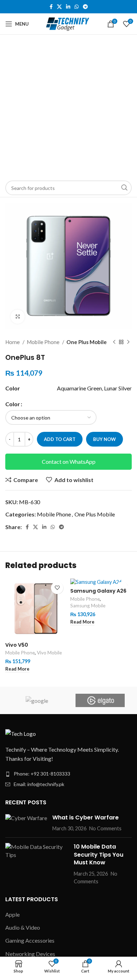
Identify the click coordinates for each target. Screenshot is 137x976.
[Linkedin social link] (68, 6)
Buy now (104, 439)
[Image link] (20, 732)
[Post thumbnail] (26, 823)
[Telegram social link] (85, 6)
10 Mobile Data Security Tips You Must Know (98, 854)
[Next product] (128, 341)
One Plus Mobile (86, 342)
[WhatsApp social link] (76, 6)
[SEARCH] (124, 187)
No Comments (105, 828)
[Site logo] (68, 23)
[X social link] (59, 6)
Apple (12, 914)
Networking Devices (30, 953)
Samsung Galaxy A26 (98, 590)
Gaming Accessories (29, 940)
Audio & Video (22, 927)
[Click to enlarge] (18, 317)
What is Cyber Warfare (85, 817)
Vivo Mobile (49, 652)
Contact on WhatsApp (69, 461)
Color (12, 404)
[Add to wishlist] (57, 588)
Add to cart (60, 439)
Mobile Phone (43, 342)
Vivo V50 (16, 644)
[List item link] (68, 774)
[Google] (36, 700)
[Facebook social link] (51, 6)
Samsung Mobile (87, 605)
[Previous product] (114, 341)
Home (13, 342)
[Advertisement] (68, 106)
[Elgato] (100, 700)
